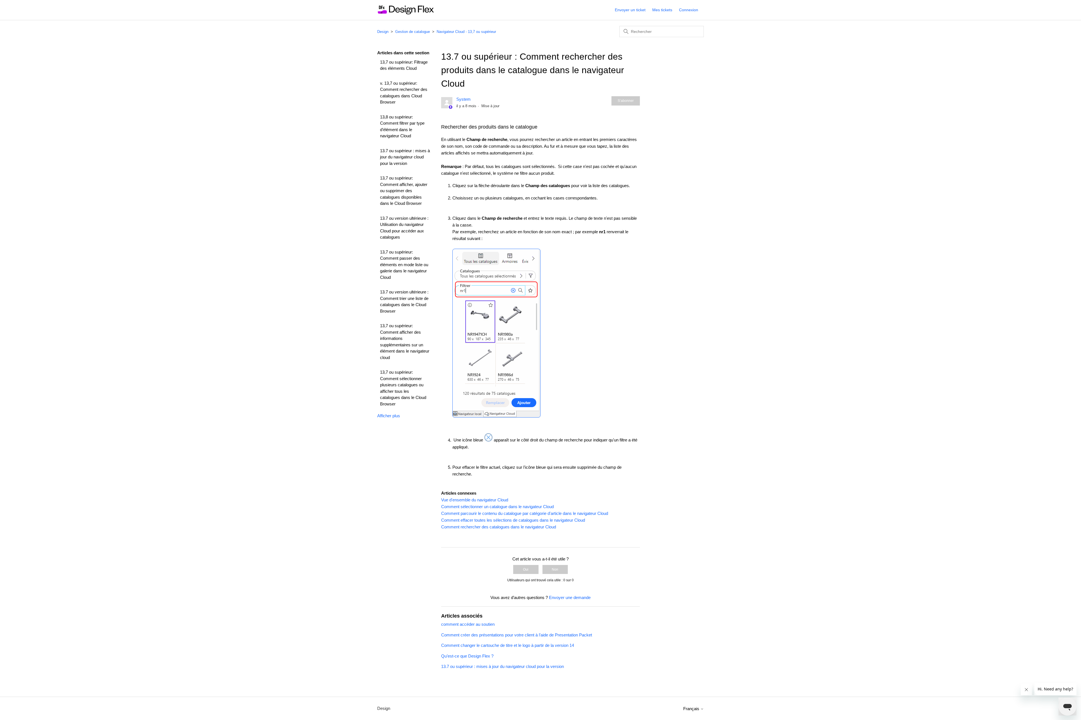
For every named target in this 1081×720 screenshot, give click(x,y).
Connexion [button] (688, 10)
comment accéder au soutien (468, 624)
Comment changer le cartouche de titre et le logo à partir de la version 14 (507, 645)
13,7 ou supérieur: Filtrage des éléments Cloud (404, 65)
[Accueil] (405, 12)
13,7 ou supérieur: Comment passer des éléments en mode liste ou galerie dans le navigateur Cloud (404, 265)
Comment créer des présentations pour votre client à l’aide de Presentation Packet (516, 634)
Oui (525, 569)
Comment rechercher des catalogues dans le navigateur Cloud (498, 526)
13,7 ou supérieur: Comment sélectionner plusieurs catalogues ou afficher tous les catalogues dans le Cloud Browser (403, 388)
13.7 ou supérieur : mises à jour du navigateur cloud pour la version (405, 157)
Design (382, 32)
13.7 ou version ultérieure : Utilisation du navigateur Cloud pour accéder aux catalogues (404, 228)
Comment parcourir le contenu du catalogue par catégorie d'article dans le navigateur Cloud (524, 513)
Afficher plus (388, 415)
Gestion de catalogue (412, 32)
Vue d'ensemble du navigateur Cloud (474, 499)
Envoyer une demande (570, 597)
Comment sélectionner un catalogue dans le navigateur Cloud (497, 506)
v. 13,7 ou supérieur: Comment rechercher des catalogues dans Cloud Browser (403, 93)
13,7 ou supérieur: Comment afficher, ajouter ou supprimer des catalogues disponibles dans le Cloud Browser (403, 191)
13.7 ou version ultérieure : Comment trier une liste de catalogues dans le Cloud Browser (404, 301)
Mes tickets (662, 10)
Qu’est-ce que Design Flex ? (467, 656)
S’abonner (626, 101)
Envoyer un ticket (630, 10)
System (463, 99)
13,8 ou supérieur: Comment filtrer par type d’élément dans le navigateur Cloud (402, 126)
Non (555, 569)
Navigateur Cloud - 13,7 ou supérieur (466, 32)
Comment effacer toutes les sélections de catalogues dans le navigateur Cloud (513, 520)
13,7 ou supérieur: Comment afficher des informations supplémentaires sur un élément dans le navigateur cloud (404, 341)
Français (691, 708)
